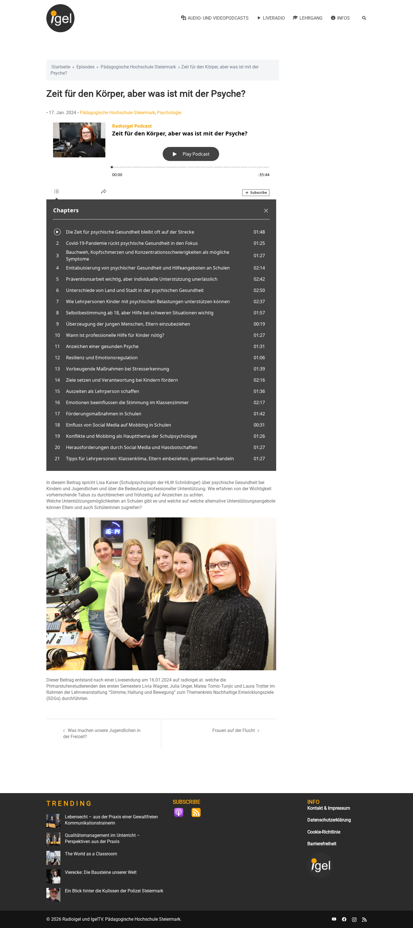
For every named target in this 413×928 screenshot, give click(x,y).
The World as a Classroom (91, 853)
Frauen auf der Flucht (233, 730)
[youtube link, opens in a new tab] (334, 919)
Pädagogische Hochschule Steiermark (138, 67)
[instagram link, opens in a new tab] (354, 919)
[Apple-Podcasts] (181, 812)
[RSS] (199, 812)
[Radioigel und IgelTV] (60, 17)
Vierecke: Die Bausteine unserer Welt (101, 872)
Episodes (85, 67)
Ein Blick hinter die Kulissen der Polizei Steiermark (114, 891)
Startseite (60, 67)
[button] (364, 18)
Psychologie (169, 112)
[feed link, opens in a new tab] (364, 919)
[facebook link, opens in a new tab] (344, 919)
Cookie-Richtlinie (323, 832)
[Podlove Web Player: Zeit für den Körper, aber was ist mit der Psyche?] (161, 293)
